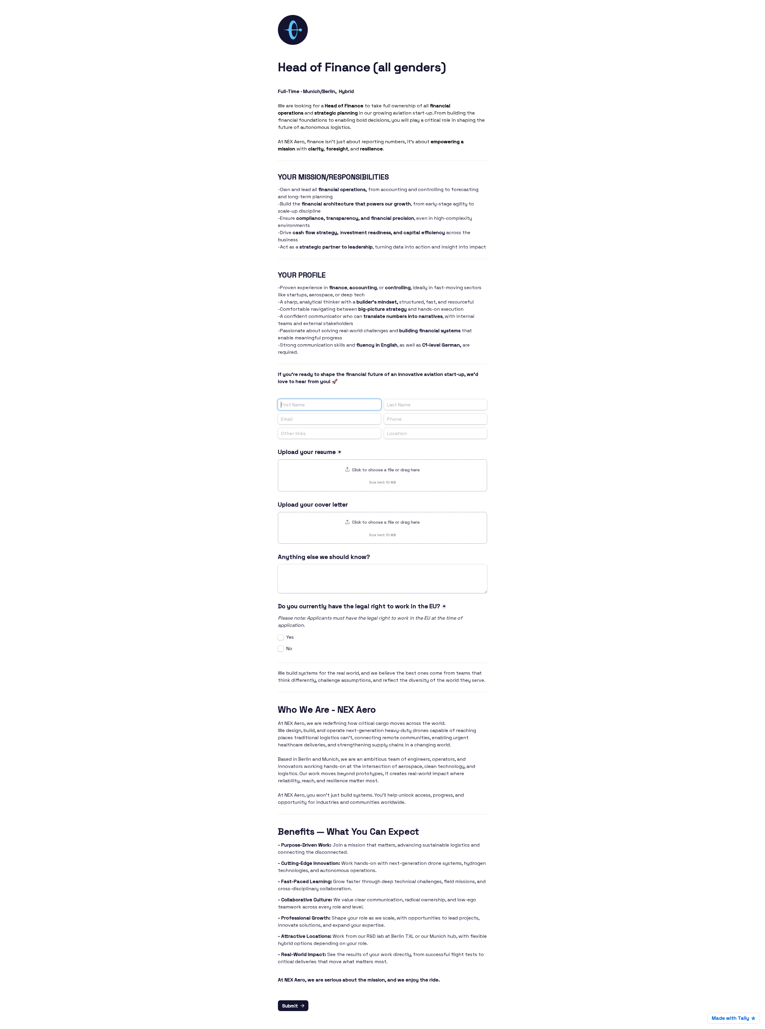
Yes (290, 637)
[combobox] (435, 419)
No (289, 648)
